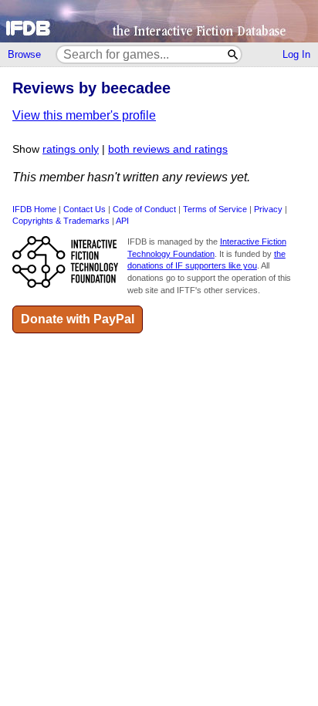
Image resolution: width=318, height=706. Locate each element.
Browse (24, 54)
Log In (296, 54)
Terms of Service (215, 209)
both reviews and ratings (168, 149)
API (122, 220)
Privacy (268, 209)
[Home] (159, 21)
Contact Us (84, 209)
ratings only (70, 149)
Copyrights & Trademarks (61, 220)
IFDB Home (34, 209)
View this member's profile (84, 115)
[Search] (233, 54)
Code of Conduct (144, 209)
